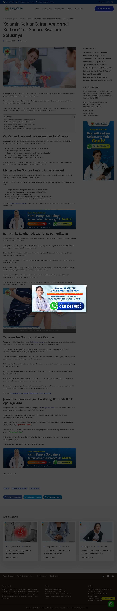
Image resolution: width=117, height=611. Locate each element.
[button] (58, 305)
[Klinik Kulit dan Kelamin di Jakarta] (59, 298)
